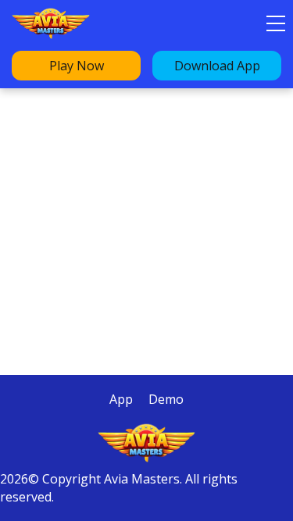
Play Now (76, 65)
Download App (217, 65)
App (121, 399)
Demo (166, 399)
